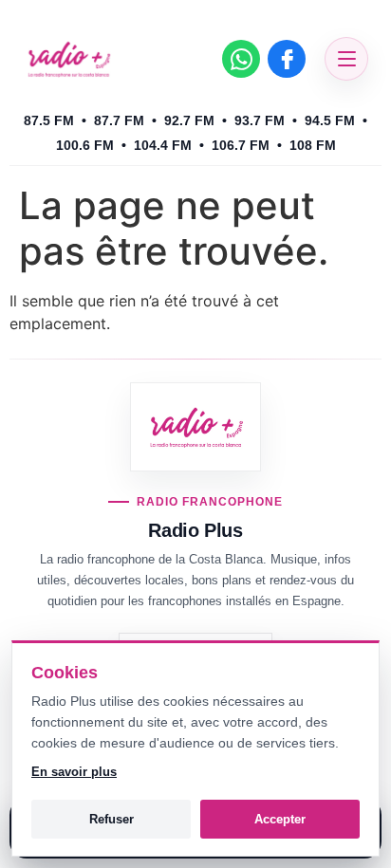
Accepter (280, 819)
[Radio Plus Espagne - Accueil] (68, 58)
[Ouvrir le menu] (346, 59)
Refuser (111, 819)
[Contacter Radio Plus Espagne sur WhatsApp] (241, 59)
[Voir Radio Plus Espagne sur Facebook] (287, 59)
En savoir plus (74, 772)
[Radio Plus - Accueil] (196, 427)
